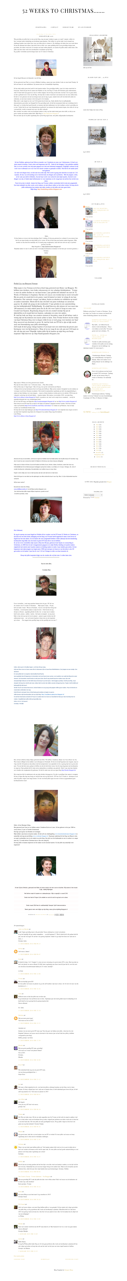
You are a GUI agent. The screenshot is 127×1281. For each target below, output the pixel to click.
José (19, 1084)
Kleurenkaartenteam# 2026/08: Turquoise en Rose (101, 234)
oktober (98, 457)
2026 (97, 425)
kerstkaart (105, 411)
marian (20, 1239)
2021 (97, 435)
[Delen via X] (59, 915)
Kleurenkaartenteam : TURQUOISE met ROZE (101, 247)
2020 (97, 437)
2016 (97, 446)
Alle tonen (111, 268)
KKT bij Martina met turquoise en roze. (101, 210)
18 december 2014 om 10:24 (29, 1187)
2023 (97, 431)
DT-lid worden (84, 27)
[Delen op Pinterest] (63, 915)
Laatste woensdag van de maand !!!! (101, 221)
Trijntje (20, 1114)
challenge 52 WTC (96, 412)
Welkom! (87, 308)
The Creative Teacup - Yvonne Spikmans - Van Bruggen (34, 1176)
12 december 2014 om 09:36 (29, 1127)
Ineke (87, 219)
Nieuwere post (71, 1259)
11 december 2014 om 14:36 (29, 989)
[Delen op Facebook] (61, 915)
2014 (97, 450)
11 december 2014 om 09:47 (29, 954)
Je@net (20, 948)
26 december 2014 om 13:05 (29, 1219)
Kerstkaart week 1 (100, 368)
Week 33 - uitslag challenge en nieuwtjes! (99, 336)
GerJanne (21, 1144)
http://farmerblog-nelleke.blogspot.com (50, 189)
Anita (19, 994)
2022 (97, 433)
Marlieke (20, 1015)
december (98, 452)
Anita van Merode (23, 929)
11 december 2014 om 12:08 (29, 974)
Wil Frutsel (21, 1204)
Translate (96, 497)
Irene (19, 959)
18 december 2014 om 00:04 (29, 1172)
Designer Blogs (68, 1270)
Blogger (109, 482)
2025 (97, 427)
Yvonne (20, 978)
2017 (97, 444)
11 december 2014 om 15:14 (29, 1010)
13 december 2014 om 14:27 (29, 1157)
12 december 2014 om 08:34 (29, 1109)
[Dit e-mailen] (55, 915)
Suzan (20, 1191)
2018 (97, 442)
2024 (97, 429)
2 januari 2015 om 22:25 (28, 1251)
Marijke (20, 1224)
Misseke (20, 1045)
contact (54, 27)
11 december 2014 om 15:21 (29, 1023)
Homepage (45, 1259)
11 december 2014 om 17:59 (29, 1040)
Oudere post (19, 1259)
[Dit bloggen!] (57, 915)
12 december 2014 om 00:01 (29, 1094)
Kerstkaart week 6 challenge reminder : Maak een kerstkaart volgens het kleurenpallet (101, 387)
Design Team (68, 27)
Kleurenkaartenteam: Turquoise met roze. (101, 259)
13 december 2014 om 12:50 (29, 1139)
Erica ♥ (20, 1065)
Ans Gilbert (21, 1099)
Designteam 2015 (99, 454)
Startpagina (41, 27)
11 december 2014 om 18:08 (29, 1060)
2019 (97, 440)
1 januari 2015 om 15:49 (28, 1234)
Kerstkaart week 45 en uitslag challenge (102, 320)
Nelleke (20, 1161)
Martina (87, 243)
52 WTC (87, 411)
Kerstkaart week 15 (100, 352)
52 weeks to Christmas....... (63, 10)
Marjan (20, 1131)
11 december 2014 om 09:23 (29, 944)
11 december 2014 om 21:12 (29, 1079)
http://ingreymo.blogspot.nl (51, 113)
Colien (87, 256)
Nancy (87, 231)
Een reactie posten (19, 1256)
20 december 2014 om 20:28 (29, 1199)
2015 (97, 448)
